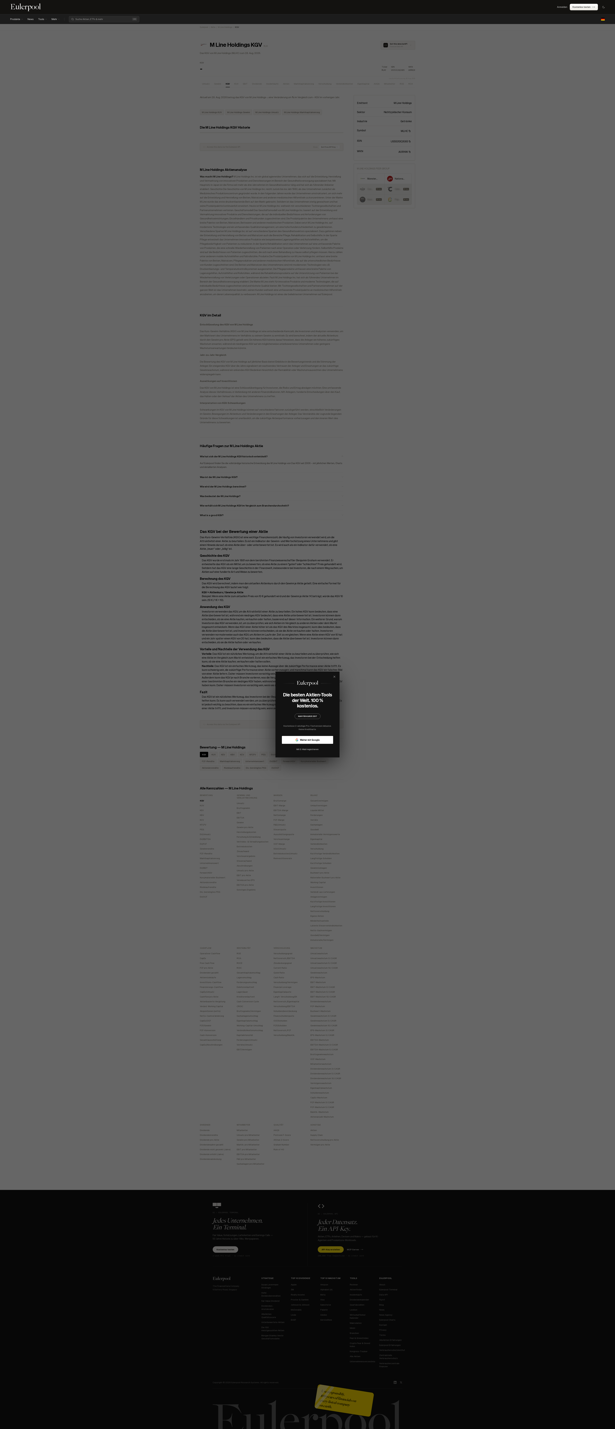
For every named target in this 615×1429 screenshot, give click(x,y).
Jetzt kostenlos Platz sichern (307, 742)
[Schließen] (356, 676)
